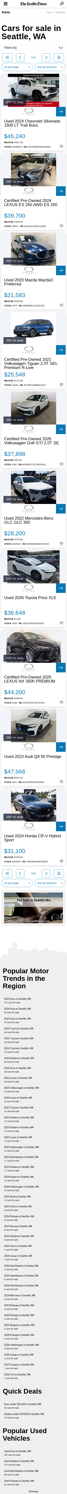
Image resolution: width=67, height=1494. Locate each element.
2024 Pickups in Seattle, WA (19, 1218)
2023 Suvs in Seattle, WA (17, 1020)
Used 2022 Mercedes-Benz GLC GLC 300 (28, 520)
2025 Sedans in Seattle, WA (19, 1119)
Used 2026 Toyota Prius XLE (30, 598)
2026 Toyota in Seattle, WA (18, 1050)
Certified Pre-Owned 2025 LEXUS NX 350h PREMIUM (29, 679)
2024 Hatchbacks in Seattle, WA (21, 1267)
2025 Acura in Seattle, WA (18, 1228)
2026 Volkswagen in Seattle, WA (21, 1347)
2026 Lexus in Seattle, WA (18, 1258)
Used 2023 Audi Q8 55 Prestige (32, 756)
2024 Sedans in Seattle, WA (19, 1060)
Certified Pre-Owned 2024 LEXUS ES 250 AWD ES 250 (30, 203)
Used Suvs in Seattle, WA (17, 1453)
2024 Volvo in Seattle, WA (18, 1248)
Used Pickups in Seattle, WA (19, 1483)
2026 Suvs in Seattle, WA (17, 1070)
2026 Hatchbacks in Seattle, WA (21, 1287)
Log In (50, 12)
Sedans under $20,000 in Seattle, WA (24, 1416)
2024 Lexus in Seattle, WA (18, 1099)
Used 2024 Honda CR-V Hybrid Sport (32, 838)
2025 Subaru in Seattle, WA (19, 1129)
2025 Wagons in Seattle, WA (19, 1327)
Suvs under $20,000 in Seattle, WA (22, 1406)
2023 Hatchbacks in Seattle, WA (21, 1159)
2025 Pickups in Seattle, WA (19, 1317)
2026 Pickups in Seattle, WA (19, 1337)
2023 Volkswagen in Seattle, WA (21, 1149)
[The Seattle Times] (33, 4)
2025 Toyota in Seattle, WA (18, 1040)
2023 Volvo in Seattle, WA (18, 1208)
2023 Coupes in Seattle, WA (19, 1366)
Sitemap (33, 1491)
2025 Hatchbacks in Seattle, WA (21, 1277)
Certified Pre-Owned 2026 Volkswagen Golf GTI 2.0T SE (31, 441)
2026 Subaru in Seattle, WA (19, 1356)
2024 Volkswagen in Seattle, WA (21, 1188)
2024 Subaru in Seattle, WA (19, 1178)
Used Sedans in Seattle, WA (19, 1463)
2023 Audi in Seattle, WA (17, 1198)
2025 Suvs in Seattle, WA (17, 1001)
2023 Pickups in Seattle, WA (19, 1307)
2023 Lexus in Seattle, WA (18, 1080)
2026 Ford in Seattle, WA (17, 1376)
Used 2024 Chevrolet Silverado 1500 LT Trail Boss (32, 123)
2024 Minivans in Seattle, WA (19, 1297)
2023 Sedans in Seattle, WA (19, 1169)
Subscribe (60, 12)
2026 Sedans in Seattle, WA (19, 1238)
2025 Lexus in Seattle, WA (18, 1139)
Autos (6, 12)
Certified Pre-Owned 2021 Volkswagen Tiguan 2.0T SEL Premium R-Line (30, 363)
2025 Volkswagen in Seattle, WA (21, 1089)
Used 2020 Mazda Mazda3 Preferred (28, 282)
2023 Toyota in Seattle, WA (18, 1109)
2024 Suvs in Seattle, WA (17, 1010)
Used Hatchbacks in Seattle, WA (21, 1473)
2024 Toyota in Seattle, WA (18, 1030)
